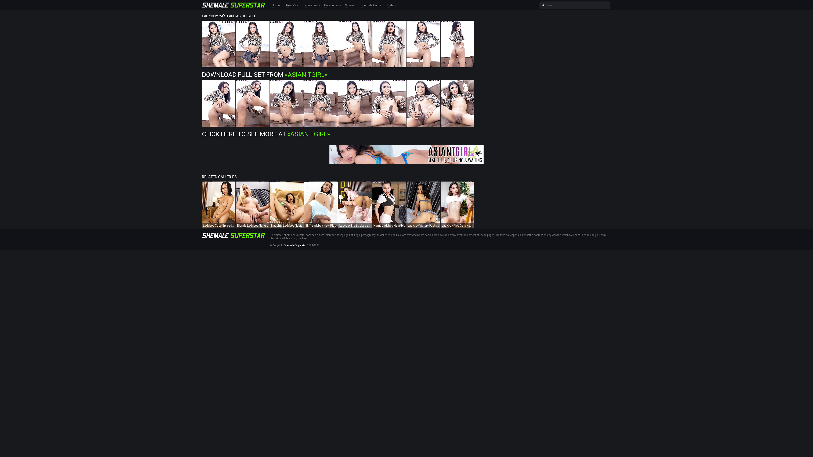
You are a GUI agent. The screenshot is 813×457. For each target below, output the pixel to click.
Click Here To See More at (266, 134)
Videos (349, 5)
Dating (391, 5)
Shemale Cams (371, 5)
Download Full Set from (265, 74)
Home (276, 5)
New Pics (292, 5)
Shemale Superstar (295, 245)
